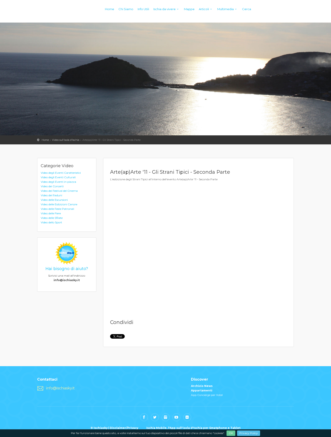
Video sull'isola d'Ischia (65, 139)
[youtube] (176, 417)
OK (231, 433)
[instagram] (166, 417)
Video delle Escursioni (54, 199)
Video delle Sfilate (52, 218)
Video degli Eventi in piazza (58, 181)
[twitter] (155, 417)
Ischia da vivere (164, 9)
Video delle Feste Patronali (57, 208)
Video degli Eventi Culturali (58, 177)
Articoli (204, 9)
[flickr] (187, 417)
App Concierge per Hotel (207, 395)
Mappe (189, 9)
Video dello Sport (51, 222)
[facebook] (144, 417)
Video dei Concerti (52, 186)
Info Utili (143, 9)
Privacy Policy (248, 433)
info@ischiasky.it (60, 388)
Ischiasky (46, 14)
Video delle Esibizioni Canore (59, 204)
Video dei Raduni (51, 195)
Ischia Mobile (156, 428)
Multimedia (225, 9)
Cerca (246, 9)
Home (109, 9)
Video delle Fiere (51, 213)
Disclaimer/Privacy (124, 428)
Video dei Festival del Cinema (59, 190)
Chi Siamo (125, 9)
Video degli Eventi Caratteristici (61, 172)
